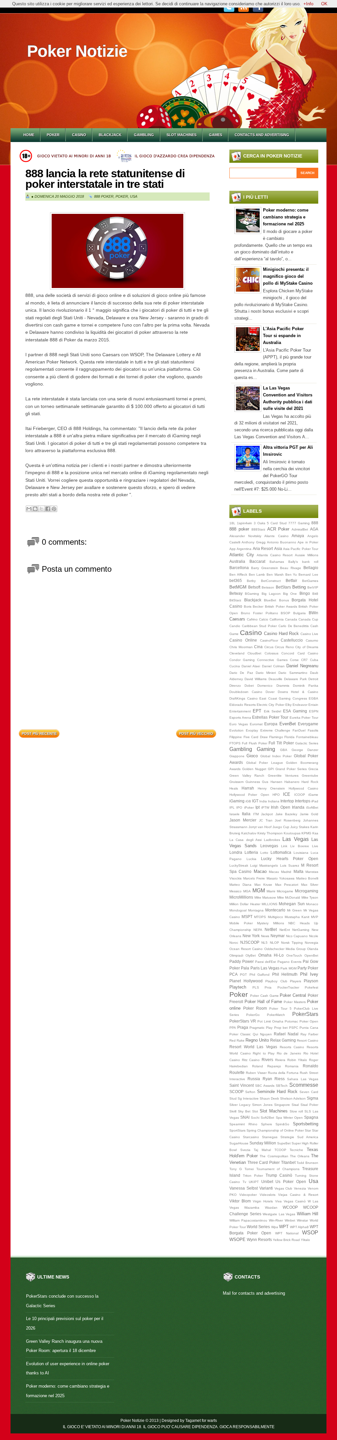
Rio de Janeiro (289, 1053)
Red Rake (237, 1040)
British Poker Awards (281, 606)
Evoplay (252, 730)
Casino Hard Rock (281, 633)
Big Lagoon (271, 593)
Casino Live (309, 634)
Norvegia (311, 942)
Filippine (235, 737)
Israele (234, 814)
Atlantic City (241, 554)
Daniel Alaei (251, 666)
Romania (291, 1066)
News (265, 936)
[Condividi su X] (41, 508)
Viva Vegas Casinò (290, 1201)
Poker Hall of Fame (263, 1001)
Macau (274, 872)
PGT (243, 974)
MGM (258, 890)
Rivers (267, 1059)
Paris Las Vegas (265, 968)
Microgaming (306, 891)
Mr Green (294, 910)
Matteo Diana (240, 884)
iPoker (249, 807)
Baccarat (257, 561)
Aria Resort (263, 548)
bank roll (310, 561)
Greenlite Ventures (283, 775)
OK (324, 3)
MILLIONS (269, 904)
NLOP (274, 942)
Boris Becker (254, 606)
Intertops (302, 801)
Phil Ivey (309, 974)
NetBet (271, 929)
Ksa (315, 833)
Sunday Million (262, 1143)
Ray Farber (309, 1034)
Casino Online (243, 640)
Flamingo (276, 737)
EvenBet (287, 723)
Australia (237, 561)
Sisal (295, 1105)
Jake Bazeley (286, 814)
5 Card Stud (277, 523)
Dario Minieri (266, 673)
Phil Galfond (259, 974)
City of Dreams (306, 647)
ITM (256, 814)
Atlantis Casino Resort (275, 555)
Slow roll (296, 1111)
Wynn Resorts (259, 1239)
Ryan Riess (274, 1079)
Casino (79, 135)
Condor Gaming (242, 660)
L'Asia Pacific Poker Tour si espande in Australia (283, 335)
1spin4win (244, 523)
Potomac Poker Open (301, 1021)
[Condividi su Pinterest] (54, 508)
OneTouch (294, 955)
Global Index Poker (276, 756)
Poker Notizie (77, 51)
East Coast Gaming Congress (283, 698)
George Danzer (305, 750)
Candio (234, 626)
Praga (242, 1027)
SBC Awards (264, 1085)
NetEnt (284, 930)
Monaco (312, 904)
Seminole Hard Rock (277, 1091)
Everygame (308, 724)
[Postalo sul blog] (35, 508)
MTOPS (260, 917)
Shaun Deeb (269, 1098)
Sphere (266, 1124)
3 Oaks (259, 523)
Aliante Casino (276, 536)
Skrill (232, 1111)
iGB (248, 801)
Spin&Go (282, 1124)
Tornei (249, 1169)
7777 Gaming (299, 523)
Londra (235, 852)
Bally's (293, 561)
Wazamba (251, 1207)
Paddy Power (241, 961)
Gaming (266, 749)
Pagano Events (289, 962)
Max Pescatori (286, 884)
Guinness (253, 782)
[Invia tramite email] (29, 508)
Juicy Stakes (299, 827)
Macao (260, 871)
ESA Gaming (295, 711)
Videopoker (248, 1194)
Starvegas (269, 1137)
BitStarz (235, 600)
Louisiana (301, 852)
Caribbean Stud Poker (259, 626)
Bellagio (310, 567)
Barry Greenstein (264, 568)
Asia (278, 548)
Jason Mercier (242, 820)
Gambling (144, 135)
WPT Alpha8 (299, 1227)
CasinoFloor (269, 640)
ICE (286, 794)
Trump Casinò (279, 1175)
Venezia (300, 1188)
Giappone (237, 756)
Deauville (275, 679)
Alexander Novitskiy (245, 536)
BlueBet (270, 600)
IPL (232, 807)
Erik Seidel (272, 711)
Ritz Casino (251, 1060)
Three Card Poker (263, 1162)
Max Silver (309, 884)
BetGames (310, 581)
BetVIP (312, 587)
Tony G (235, 1169)
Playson (311, 981)
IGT (255, 801)
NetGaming (300, 930)
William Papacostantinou (248, 1220)
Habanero (291, 782)
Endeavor (300, 704)
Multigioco (275, 917)
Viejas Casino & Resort (298, 1194)
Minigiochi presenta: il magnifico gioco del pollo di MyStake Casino (288, 276)
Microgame (285, 891)
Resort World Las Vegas (253, 1047)
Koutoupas (292, 833)
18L (232, 523)
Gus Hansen (272, 782)
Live (315, 846)
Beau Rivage (290, 568)
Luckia (251, 859)
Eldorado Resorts (242, 704)
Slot (255, 1111)
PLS (255, 987)
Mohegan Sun (291, 904)
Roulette (237, 1072)
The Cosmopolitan (274, 1156)
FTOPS (235, 743)
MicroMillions (241, 897)
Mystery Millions (270, 923)
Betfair (291, 580)
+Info (308, 3)
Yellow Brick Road (286, 1240)
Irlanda (298, 807)
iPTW (265, 807)
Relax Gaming (283, 1040)
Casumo (312, 640)
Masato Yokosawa (281, 878)
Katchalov (248, 833)
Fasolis (313, 730)
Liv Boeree (299, 846)
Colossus (271, 653)
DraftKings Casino (243, 698)
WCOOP (290, 1207)
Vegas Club (283, 1188)
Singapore (282, 1105)
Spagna (311, 1117)
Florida (289, 737)
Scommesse (303, 1085)
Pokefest (311, 987)
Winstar (302, 1220)
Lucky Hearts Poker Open (289, 858)
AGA (314, 529)
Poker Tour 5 (280, 1008)
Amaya (298, 535)
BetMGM (237, 587)
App (232, 549)
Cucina (234, 666)
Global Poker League (264, 762)
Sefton (250, 1092)
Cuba (314, 660)
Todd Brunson (307, 1163)
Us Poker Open (290, 1181)
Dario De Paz (241, 673)
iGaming (237, 801)
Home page (117, 731)
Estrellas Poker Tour (270, 717)
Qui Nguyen (262, 1034)
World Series (258, 1226)
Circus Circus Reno (279, 647)
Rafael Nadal (286, 1034)
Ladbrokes (272, 840)
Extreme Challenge (275, 730)
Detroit (313, 679)
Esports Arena (240, 717)
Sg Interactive (248, 1098)
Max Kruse (263, 884)
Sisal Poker (309, 1105)
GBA (283, 750)
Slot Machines (181, 135)
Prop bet (281, 1027)
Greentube (310, 775)
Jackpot (267, 814)
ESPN (313, 711)
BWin (313, 613)
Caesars (237, 619)
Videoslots (267, 1194)
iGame (313, 794)
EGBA (313, 698)
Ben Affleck (238, 574)
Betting (299, 587)
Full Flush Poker (254, 743)
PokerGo (253, 1015)
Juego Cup (280, 827)
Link (284, 846)
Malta (298, 871)
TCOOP (280, 1150)
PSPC (293, 1027)
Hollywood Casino (303, 788)
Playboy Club (276, 981)
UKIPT (254, 1182)
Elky (288, 704)
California (277, 619)
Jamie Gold (309, 814)
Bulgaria (299, 613)
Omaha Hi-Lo (271, 955)
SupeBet (284, 1143)
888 (314, 523)
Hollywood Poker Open (249, 794)
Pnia (268, 987)
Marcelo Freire (254, 878)
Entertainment (240, 711)
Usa (133, 196)
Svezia (245, 1150)
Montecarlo (275, 910)
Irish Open (280, 807)
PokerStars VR (242, 1021)
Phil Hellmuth (285, 974)
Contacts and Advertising (262, 135)
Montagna (256, 910)
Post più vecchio (196, 733)
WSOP (310, 1232)
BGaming (252, 593)
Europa (270, 724)
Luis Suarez (289, 865)
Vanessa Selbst (243, 1188)
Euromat (256, 724)
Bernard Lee (308, 574)
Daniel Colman (273, 666)
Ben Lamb (257, 574)
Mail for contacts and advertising (254, 1293)
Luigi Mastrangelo (264, 865)
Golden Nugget (254, 769)
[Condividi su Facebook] (47, 508)
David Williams (256, 679)
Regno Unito (257, 1040)
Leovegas (269, 846)
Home (28, 135)
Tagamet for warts (201, 1420)
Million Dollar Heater (244, 904)
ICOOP (299, 794)
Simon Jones (262, 1105)
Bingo (304, 593)
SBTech (282, 1085)
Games (215, 135)
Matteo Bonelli (307, 878)
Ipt (257, 807)
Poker (53, 135)
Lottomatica (281, 852)
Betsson (268, 587)
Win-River (276, 1220)
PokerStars (305, 1014)
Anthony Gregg (253, 542)
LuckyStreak (238, 865)
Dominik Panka (305, 685)
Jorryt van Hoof (260, 827)
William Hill (308, 1213)
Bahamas (277, 561)
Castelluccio (292, 640)
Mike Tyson (310, 897)
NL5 (264, 942)
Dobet (249, 685)
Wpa (274, 1227)
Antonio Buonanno (281, 542)
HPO (276, 794)
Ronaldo (310, 1066)
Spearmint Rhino (243, 1124)
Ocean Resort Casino (246, 949)
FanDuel (299, 730)
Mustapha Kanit (297, 917)
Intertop (287, 801)
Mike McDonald (288, 897)
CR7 (304, 660)
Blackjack (110, 135)
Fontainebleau (307, 737)
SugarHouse (238, 1143)
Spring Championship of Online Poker (275, 1130)
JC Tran (265, 820)
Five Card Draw (256, 737)
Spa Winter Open (289, 1117)
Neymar (278, 936)
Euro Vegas (238, 724)
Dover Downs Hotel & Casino (292, 692)
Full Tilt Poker (281, 743)
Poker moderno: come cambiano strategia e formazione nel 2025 (285, 217)
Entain (313, 704)
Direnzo (235, 685)
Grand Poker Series (291, 769)
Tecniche (296, 1150)
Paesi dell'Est (265, 962)
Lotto (264, 852)
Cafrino (252, 619)
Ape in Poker (308, 542)
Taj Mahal (262, 1150)
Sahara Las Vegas (302, 1079)
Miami (271, 891)
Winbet (290, 1220)
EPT (257, 710)
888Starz (258, 529)
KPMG (306, 833)
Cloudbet (254, 653)
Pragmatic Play (260, 1027)
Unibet (267, 1181)
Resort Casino (307, 1040)
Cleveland (237, 653)
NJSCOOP (249, 942)
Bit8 (315, 593)
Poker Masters (295, 1002)
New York (251, 936)
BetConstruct (271, 581)
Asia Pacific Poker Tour (300, 549)
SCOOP (236, 1091)
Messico (235, 891)
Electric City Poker (270, 704)
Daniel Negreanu (302, 665)
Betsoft (254, 587)
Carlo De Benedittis (293, 626)
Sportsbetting (305, 1123)
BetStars (283, 587)
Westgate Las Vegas (279, 1214)
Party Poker (308, 968)
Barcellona (239, 567)
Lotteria (251, 852)
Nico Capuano (297, 936)
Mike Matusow (265, 897)
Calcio (263, 619)
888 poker (104, 196)
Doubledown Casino (245, 692)
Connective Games (272, 660)
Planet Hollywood (246, 981)
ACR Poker (278, 529)
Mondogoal (237, 910)
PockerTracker (288, 987)
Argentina (244, 549)
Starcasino (251, 1137)
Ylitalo (305, 1240)
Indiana (273, 801)
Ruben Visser (256, 1073)
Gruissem (236, 782)
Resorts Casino (292, 1047)
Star (308, 1130)
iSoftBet (312, 807)
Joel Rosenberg (287, 820)
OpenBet (311, 955)
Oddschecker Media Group (285, 949)
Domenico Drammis (273, 685)
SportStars (237, 1130)
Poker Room (255, 1008)
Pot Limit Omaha (270, 1021)
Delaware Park (295, 679)
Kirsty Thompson (270, 833)
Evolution (236, 730)
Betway (236, 593)
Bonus (284, 600)
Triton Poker (253, 1175)
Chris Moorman (241, 647)
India (263, 801)
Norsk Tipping (292, 942)
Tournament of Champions (278, 1169)
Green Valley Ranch (246, 775)
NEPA (257, 930)
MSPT (247, 916)
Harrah (248, 788)
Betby (251, 581)
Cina (258, 647)
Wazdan (271, 1207)
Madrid (286, 872)
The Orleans (299, 1156)
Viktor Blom (240, 1201)
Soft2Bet (267, 1117)
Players (295, 981)
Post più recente (39, 733)
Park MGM (288, 968)
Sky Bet (244, 1111)
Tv (244, 1182)
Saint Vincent (241, 1085)
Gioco (252, 755)
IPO (239, 807)
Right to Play (263, 1053)
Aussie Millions (306, 555)
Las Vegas (295, 839)
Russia (253, 1079)
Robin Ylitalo (297, 1060)
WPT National (286, 1233)
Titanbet (288, 1162)
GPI (271, 769)
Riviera (280, 1060)
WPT (284, 1226)
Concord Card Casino (299, 653)
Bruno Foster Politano (259, 613)
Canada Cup (308, 619)
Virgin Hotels (263, 1201)
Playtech (237, 987)
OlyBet (251, 955)
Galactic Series (306, 743)
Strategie (287, 1137)
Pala (245, 968)
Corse (294, 660)
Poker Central (293, 995)
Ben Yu (291, 574)
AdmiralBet (300, 529)
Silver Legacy (239, 1105)
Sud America (307, 1137)
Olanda (312, 949)
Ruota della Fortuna (283, 1073)
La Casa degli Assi (245, 840)
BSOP (285, 613)
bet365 (235, 580)
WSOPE (237, 1239)
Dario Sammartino (292, 673)
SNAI (244, 1117)
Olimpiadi (236, 955)
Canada (291, 619)
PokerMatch (276, 1015)
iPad (314, 801)
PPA (232, 1027)
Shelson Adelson (293, 1098)
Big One (290, 593)
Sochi (255, 1117)
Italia (246, 814)
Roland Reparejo (266, 1066)
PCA (233, 974)
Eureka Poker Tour (304, 717)
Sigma (312, 1098)
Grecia (313, 769)
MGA (247, 891)
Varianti (266, 1188)
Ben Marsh (275, 574)
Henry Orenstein (271, 788)
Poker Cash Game (264, 995)
